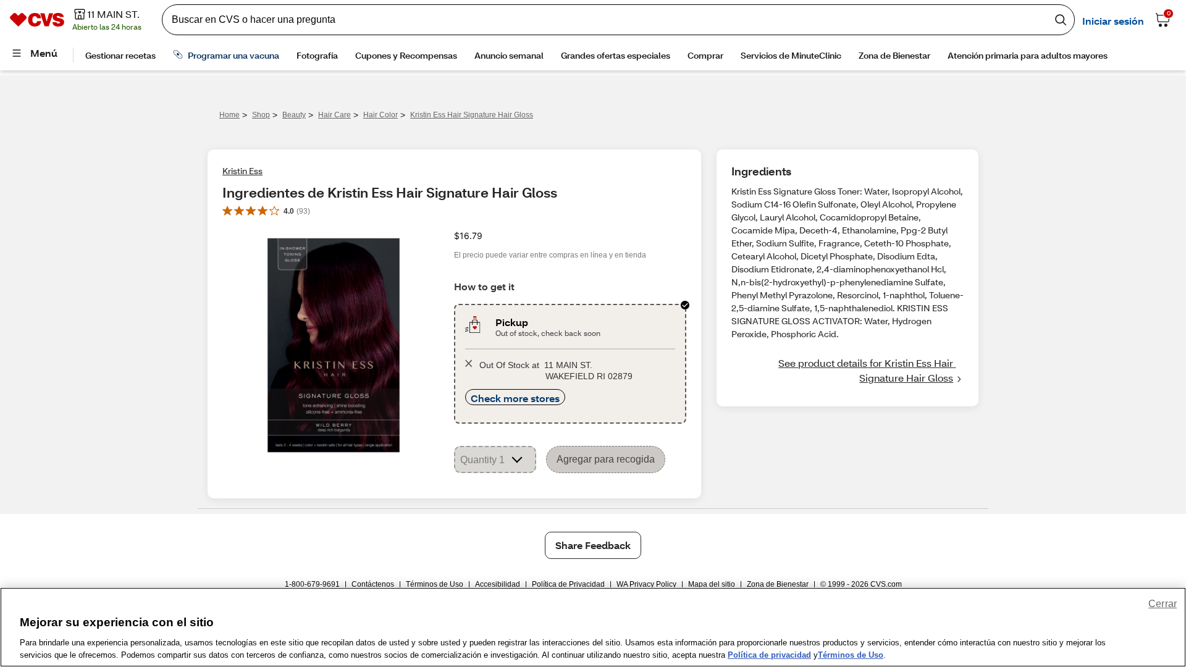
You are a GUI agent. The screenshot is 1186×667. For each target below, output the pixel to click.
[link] (847, 371)
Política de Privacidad (568, 584)
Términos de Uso (434, 584)
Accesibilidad (497, 584)
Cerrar (1162, 603)
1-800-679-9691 (312, 584)
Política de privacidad (769, 654)
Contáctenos (372, 584)
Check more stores (515, 398)
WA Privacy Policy (646, 584)
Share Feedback (593, 545)
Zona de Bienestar (778, 584)
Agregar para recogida (606, 459)
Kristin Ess (242, 171)
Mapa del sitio (711, 584)
